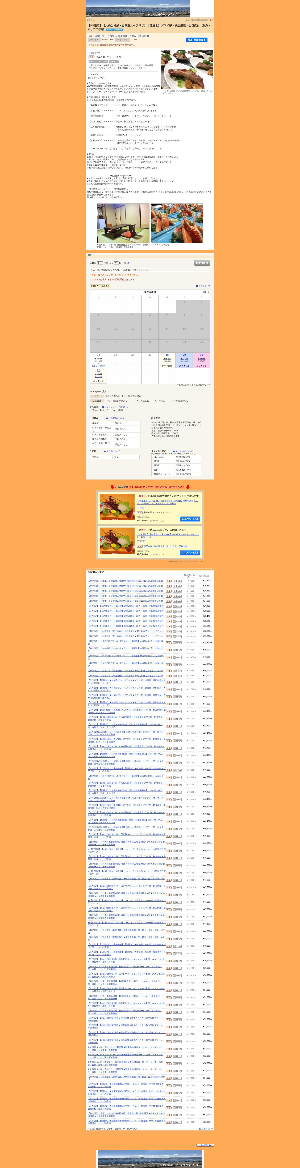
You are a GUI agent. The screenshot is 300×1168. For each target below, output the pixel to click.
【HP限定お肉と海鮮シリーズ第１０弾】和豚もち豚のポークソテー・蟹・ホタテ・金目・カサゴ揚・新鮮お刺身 (127, 733)
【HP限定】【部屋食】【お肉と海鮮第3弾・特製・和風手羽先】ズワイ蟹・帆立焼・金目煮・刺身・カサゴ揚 (125, 726)
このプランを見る (190, 519)
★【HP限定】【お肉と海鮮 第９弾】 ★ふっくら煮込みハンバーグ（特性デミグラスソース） (127, 850)
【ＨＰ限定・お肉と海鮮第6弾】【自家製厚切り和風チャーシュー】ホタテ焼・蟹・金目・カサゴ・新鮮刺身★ (125, 968)
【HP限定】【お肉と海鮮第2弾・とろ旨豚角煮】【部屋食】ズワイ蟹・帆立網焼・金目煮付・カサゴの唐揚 (126, 718)
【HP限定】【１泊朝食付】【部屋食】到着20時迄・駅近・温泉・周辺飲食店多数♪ (126, 606)
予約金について (113, 451)
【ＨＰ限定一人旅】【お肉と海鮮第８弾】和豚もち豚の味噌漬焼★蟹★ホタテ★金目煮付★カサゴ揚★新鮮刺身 (126, 1114)
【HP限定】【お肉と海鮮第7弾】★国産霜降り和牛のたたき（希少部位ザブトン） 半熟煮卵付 (127, 1019)
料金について (204, 286)
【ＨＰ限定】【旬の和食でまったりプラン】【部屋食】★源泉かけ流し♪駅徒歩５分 (126, 642)
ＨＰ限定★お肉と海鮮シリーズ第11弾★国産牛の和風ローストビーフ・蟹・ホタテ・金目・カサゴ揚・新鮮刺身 (125, 1048)
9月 (204, 292)
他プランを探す (98, 366)
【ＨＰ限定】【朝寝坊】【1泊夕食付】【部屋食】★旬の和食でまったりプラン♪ (125, 631)
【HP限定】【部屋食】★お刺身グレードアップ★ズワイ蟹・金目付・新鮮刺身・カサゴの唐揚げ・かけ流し (127, 681)
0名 (128, 263)
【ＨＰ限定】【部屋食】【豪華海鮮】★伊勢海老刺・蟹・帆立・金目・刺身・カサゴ (126, 880)
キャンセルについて (184, 451)
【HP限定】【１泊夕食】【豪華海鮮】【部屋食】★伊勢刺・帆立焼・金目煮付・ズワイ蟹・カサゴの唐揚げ (167, 502)
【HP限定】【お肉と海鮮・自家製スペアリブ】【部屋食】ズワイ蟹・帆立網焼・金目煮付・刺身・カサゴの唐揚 (127, 711)
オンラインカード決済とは (116, 407)
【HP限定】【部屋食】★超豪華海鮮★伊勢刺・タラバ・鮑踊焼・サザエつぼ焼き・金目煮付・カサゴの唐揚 (127, 1085)
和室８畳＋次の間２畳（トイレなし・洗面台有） (167, 546)
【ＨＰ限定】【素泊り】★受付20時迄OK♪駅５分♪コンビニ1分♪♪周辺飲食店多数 (125, 580)
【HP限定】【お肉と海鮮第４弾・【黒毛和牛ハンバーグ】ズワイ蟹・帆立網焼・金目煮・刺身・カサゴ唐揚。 (127, 835)
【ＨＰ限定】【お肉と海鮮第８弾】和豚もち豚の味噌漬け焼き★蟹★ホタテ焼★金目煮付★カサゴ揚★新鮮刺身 (126, 843)
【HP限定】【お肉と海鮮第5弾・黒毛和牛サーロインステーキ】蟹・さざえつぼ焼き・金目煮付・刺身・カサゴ (126, 960)
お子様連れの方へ (116, 418)
